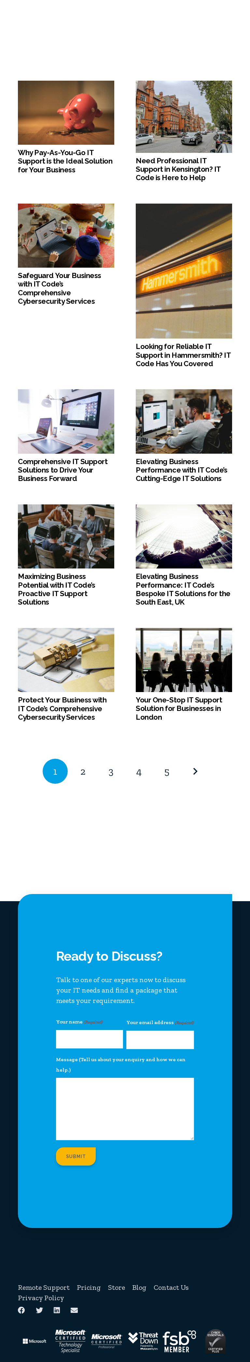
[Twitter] (39, 1310)
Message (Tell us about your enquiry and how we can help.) (121, 1064)
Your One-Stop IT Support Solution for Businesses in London (179, 708)
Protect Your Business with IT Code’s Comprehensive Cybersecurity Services (62, 708)
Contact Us (171, 1287)
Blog (139, 1287)
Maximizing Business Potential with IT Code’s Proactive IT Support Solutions (56, 589)
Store (116, 1287)
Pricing (89, 1287)
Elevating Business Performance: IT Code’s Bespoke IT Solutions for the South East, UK (183, 589)
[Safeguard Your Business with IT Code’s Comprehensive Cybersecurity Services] (66, 208)
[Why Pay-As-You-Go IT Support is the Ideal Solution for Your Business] (66, 85)
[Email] (74, 1310)
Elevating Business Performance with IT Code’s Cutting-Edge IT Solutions (182, 470)
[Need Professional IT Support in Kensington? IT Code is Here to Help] (184, 85)
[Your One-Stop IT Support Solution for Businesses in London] (184, 633)
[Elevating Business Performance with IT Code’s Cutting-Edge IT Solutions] (184, 394)
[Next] (194, 771)
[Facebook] (21, 1310)
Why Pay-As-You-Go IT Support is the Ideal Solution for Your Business (65, 161)
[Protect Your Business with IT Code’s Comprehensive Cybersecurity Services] (66, 633)
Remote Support (44, 1287)
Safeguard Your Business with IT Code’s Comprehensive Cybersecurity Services (59, 288)
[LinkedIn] (57, 1310)
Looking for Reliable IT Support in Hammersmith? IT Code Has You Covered (183, 355)
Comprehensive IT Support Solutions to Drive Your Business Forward (62, 470)
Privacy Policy (41, 1297)
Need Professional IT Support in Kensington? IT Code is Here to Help (178, 169)
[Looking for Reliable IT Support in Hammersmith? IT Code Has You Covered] (184, 208)
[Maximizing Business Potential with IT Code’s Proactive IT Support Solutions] (66, 509)
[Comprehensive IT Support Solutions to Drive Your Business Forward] (66, 394)
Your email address (160, 1022)
